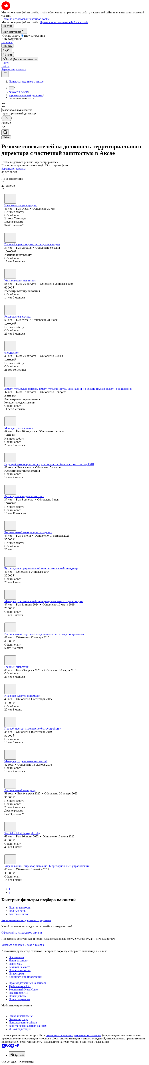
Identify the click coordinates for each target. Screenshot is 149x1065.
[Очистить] (6, 118)
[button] (5, 62)
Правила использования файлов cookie (64, 22)
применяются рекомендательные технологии (73, 1035)
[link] (7, 54)
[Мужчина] (10, 199)
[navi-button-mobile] (5, 74)
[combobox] (18, 110)
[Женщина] (10, 274)
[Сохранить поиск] (5, 132)
